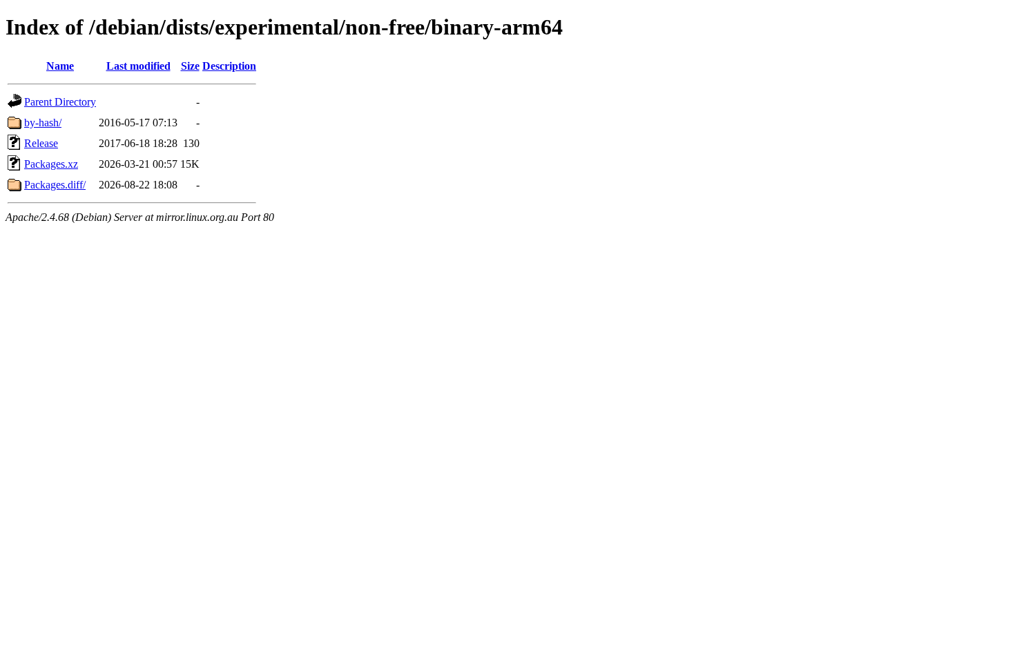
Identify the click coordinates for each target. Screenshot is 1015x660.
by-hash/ (42, 122)
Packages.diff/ (55, 185)
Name (60, 66)
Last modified (138, 66)
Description (229, 66)
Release (41, 143)
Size (190, 66)
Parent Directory (60, 102)
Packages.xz (51, 164)
